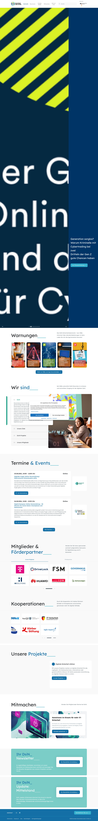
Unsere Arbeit (39, 4)
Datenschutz (49, 418)
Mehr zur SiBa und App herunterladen (48, 542)
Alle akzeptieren (40, 415)
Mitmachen (47, 4)
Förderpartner (68, 730)
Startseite (25, 4)
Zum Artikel (75, 264)
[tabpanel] (49, 252)
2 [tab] (30, 496)
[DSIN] (16, 4)
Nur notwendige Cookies (58, 415)
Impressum (54, 418)
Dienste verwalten (34, 411)
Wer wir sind (54, 4)
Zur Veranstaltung (22, 663)
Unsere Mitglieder (29, 730)
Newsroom (32, 4)
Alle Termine (48, 700)
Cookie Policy (43, 418)
